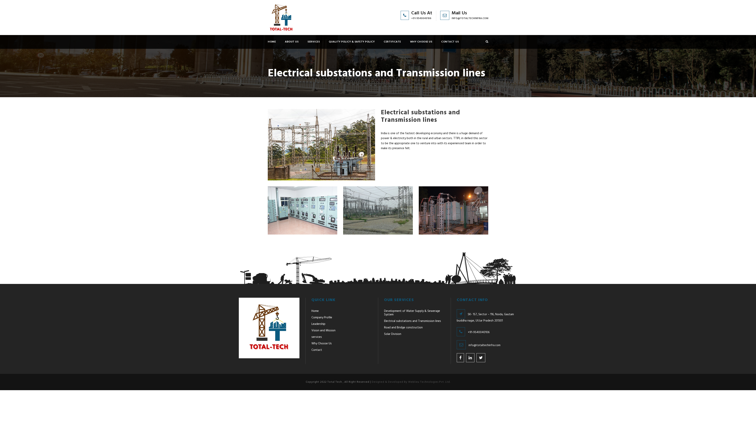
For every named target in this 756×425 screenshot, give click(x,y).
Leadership (318, 324)
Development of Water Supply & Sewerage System (412, 313)
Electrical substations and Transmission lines (412, 321)
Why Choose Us (421, 42)
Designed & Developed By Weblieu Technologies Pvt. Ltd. (411, 382)
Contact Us (450, 42)
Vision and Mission (323, 330)
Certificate (392, 42)
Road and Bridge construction (403, 327)
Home (272, 42)
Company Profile (321, 317)
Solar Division (392, 334)
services (314, 42)
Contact (316, 350)
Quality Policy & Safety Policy (352, 42)
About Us (291, 42)
